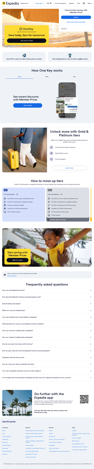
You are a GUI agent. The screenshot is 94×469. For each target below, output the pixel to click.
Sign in (90, 3)
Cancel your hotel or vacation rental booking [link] (81, 434)
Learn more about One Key (76, 22)
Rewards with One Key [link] (31, 454)
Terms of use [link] (52, 436)
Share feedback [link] (11, 276)
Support (71, 3)
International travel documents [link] (79, 447)
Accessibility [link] (52, 445)
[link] (76, 29)
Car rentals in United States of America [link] (35, 448)
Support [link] (74, 430)
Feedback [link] (4, 454)
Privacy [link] (50, 430)
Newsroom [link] (5, 442)
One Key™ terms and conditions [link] (57, 439)
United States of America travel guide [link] (35, 430)
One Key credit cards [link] (31, 457)
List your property (60, 3)
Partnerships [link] (5, 439)
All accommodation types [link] (32, 451)
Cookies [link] (51, 433)
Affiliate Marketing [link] (6, 451)
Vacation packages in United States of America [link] (35, 441)
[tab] (19, 77)
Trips (78, 3)
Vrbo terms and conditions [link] (55, 442)
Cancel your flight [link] (76, 438)
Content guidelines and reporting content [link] (59, 451)
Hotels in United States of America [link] (34, 433)
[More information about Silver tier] (61, 194)
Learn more (69, 168)
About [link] (3, 430)
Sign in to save (17, 260)
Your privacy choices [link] (54, 448)
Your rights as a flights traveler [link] (79, 450)
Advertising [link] (5, 448)
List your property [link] (6, 436)
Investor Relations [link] (6, 445)
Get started (28, 105)
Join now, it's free (27, 40)
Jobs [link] (3, 433)
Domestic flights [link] (30, 445)
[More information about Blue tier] (17, 194)
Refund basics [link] (75, 441)
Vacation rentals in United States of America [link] (34, 437)
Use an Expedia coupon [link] (78, 444)
